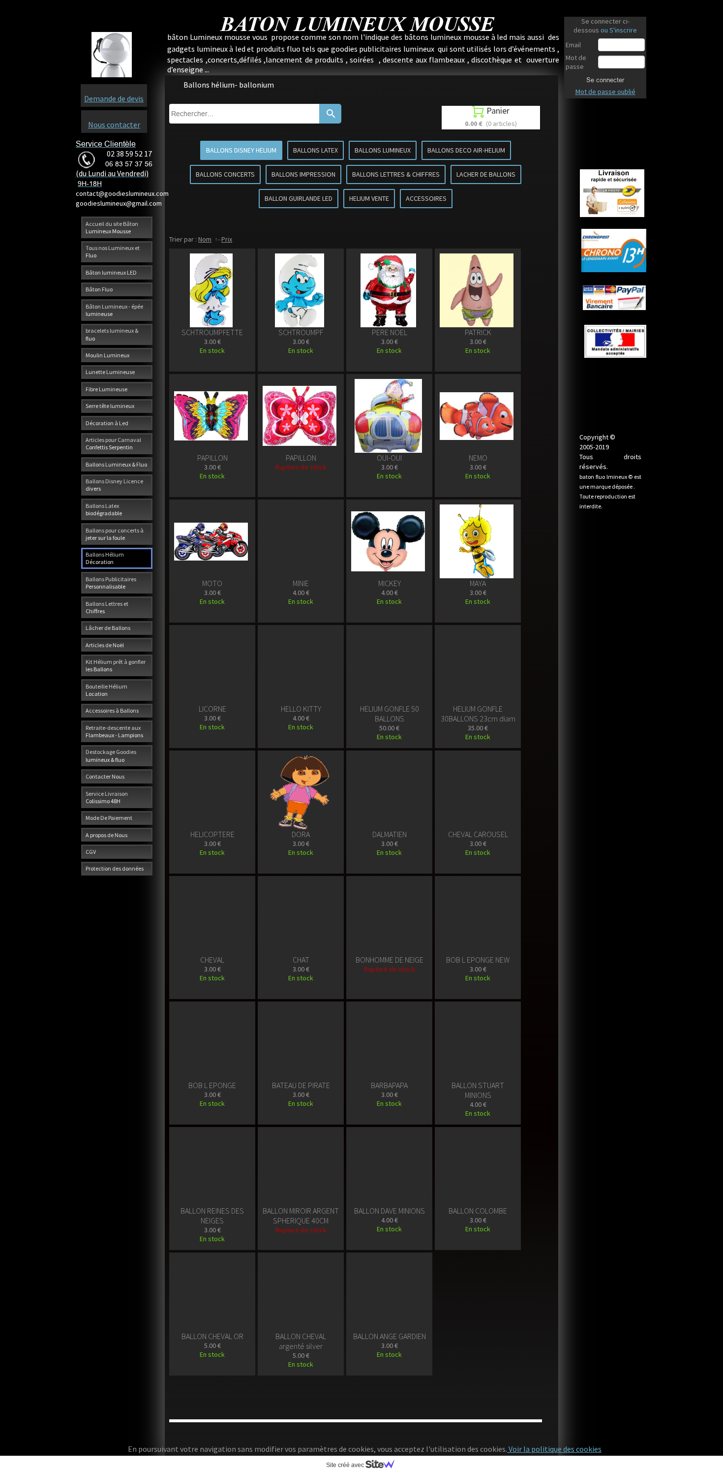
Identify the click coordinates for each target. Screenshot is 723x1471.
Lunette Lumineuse (110, 372)
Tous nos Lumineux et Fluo (113, 251)
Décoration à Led (107, 423)
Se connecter (605, 80)
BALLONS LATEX (315, 150)
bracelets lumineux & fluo (112, 334)
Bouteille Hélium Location (106, 690)
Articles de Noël (105, 645)
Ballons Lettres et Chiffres (107, 607)
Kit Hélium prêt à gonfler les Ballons (116, 665)
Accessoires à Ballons (112, 710)
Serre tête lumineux (110, 405)
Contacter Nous (105, 776)
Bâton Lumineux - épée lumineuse (114, 310)
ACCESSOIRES (426, 198)
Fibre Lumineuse (106, 389)
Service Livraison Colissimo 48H (107, 797)
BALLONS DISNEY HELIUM (241, 150)
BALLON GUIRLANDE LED (298, 198)
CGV (91, 851)
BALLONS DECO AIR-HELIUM (466, 150)
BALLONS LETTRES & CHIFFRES (396, 174)
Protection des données (115, 868)
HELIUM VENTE (369, 198)
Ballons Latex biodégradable (104, 509)
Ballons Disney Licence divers (114, 484)
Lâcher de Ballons (108, 627)
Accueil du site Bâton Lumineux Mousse (112, 227)
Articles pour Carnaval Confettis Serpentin (113, 443)
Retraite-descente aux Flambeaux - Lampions (114, 731)
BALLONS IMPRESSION (303, 174)
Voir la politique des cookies (554, 1449)
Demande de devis (114, 98)
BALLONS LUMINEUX (383, 150)
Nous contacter (114, 124)
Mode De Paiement (109, 817)
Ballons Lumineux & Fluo (116, 464)
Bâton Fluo (99, 289)
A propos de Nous (106, 835)
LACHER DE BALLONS (485, 174)
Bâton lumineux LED (111, 272)
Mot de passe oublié (605, 91)
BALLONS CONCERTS (225, 174)
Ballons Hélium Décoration (105, 558)
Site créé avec (345, 1465)
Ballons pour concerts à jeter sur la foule (115, 534)
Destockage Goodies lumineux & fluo (111, 755)
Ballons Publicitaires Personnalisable (111, 582)
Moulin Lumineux (107, 355)
